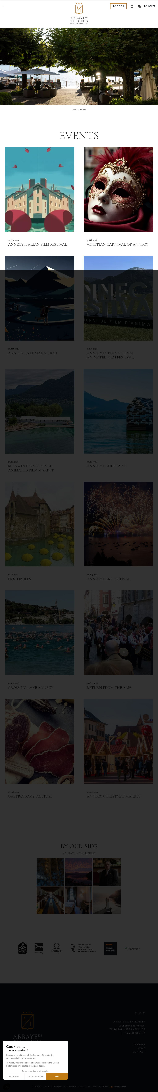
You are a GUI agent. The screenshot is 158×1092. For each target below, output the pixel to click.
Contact (139, 1051)
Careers (139, 1044)
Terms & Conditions (53, 1087)
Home (74, 109)
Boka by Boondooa (101, 1087)
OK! (57, 1076)
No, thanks (14, 1076)
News (141, 1048)
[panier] (132, 6)
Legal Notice (37, 1087)
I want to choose (35, 1076)
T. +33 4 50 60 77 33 (132, 1032)
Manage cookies (84, 1087)
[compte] (139, 6)
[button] (6, 1086)
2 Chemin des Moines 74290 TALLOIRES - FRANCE (127, 1025)
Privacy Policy (70, 1087)
